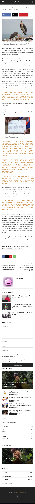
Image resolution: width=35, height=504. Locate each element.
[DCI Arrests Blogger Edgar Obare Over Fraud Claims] (6, 298)
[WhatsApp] (14, 256)
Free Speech (4, 301)
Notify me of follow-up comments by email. (14, 360)
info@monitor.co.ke (20, 492)
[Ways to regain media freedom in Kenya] (6, 314)
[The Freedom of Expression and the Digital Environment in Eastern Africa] (6, 306)
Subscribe (29, 483)
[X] (7, 256)
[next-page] (5, 417)
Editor (14, 246)
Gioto (18, 246)
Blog (3, 317)
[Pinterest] (10, 256)
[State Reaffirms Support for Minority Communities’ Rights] (17, 380)
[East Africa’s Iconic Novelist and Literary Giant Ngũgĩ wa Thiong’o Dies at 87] (5, 412)
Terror (15, 248)
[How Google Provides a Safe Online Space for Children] (5, 399)
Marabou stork (24, 246)
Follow (30, 476)
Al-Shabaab (8, 246)
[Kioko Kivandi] (8, 282)
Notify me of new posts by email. (11, 362)
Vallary (9, 386)
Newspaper (9, 248)
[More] (30, 14)
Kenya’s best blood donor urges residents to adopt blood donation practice (8, 267)
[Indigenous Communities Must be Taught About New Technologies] (5, 392)
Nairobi (4, 386)
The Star (20, 248)
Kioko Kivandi (19, 278)
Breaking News (13, 413)
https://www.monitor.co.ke (20, 280)
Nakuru (4, 248)
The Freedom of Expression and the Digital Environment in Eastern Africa (22, 306)
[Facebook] (3, 256)
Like (31, 472)
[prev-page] (3, 417)
